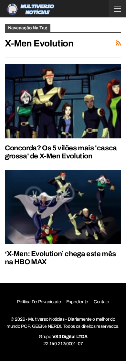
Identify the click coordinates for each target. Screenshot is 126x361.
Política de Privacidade (39, 301)
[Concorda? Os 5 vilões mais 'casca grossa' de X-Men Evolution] (63, 101)
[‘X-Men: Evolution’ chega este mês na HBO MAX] (63, 207)
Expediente (77, 301)
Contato (101, 301)
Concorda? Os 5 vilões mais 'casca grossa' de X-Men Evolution (61, 152)
